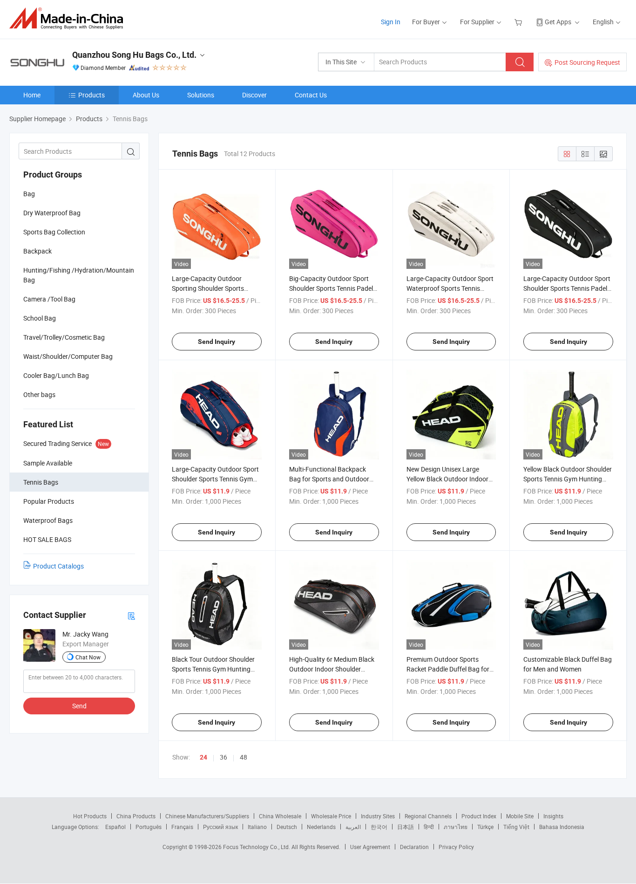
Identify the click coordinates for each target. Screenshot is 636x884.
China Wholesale (280, 816)
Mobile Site (520, 816)
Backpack (37, 251)
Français (182, 826)
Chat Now (88, 657)
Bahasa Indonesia (561, 826)
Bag (29, 193)
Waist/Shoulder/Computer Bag (68, 356)
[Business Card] (131, 615)
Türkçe (485, 826)
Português (148, 826)
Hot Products (90, 816)
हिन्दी (429, 826)
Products (91, 94)
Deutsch (287, 826)
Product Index (478, 816)
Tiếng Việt (516, 826)
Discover (254, 94)
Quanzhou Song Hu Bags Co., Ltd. (134, 55)
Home (32, 94)
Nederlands (321, 826)
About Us (146, 94)
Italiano (257, 826)
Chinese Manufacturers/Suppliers (207, 816)
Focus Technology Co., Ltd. (257, 846)
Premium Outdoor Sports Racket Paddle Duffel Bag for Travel (447, 669)
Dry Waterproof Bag (52, 212)
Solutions (200, 94)
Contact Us (311, 94)
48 (243, 757)
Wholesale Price (331, 816)
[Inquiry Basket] (519, 21)
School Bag (39, 318)
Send (79, 705)
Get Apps (558, 21)
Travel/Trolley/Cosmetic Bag (64, 337)
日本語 (405, 826)
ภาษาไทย (455, 826)
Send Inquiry (216, 341)
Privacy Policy (456, 846)
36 (223, 757)
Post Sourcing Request (587, 62)
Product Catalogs (58, 566)
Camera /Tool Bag (49, 299)
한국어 (379, 826)
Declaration (414, 846)
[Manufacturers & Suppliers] (69, 18)
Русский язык (220, 826)
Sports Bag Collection (54, 231)
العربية (353, 826)
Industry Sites (378, 816)
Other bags (39, 394)
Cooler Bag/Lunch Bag (56, 375)
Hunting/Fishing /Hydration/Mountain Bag (78, 275)
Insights (553, 816)
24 (203, 757)
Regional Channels (428, 816)
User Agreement (370, 846)
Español (115, 826)
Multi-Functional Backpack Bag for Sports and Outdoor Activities (329, 479)
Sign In (390, 21)
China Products (136, 816)
